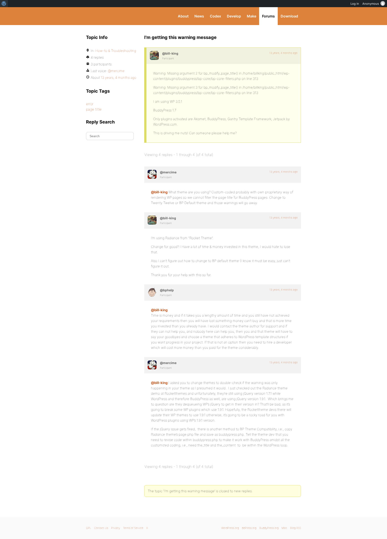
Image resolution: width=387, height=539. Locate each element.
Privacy (115, 528)
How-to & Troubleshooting (115, 51)
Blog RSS (295, 528)
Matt (284, 528)
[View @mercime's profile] (152, 174)
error (89, 104)
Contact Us (101, 528)
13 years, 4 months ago (283, 53)
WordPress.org (230, 528)
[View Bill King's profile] (154, 55)
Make (251, 16)
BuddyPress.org (116, 16)
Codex (215, 16)
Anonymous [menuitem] (370, 3)
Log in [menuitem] (354, 3)
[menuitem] (4, 3)
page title (93, 109)
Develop (234, 16)
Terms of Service (133, 528)
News (199, 16)
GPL (88, 528)
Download (289, 16)
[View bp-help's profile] (152, 292)
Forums (268, 16)
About (183, 16)
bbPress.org (249, 528)
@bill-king (159, 192)
